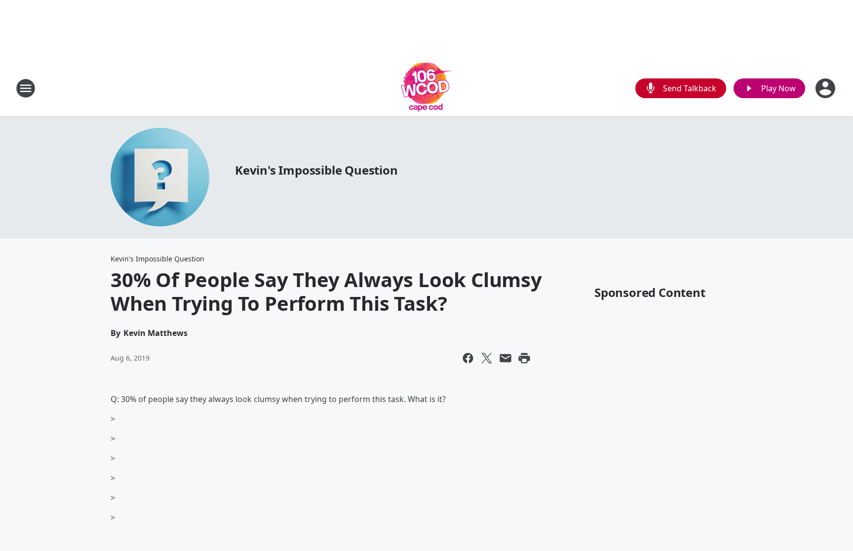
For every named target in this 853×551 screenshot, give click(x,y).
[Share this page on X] (487, 358)
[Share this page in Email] (505, 358)
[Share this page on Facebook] (468, 358)
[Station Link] (426, 88)
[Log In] (826, 88)
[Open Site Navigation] (26, 88)
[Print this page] (524, 358)
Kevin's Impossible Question (316, 170)
